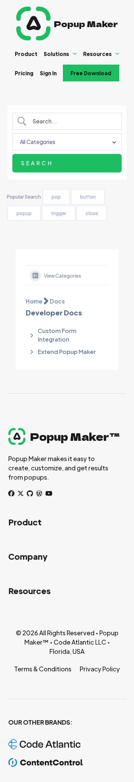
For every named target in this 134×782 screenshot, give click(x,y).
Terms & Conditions (42, 669)
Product (26, 54)
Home (34, 301)
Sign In (48, 73)
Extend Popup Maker (67, 351)
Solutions (56, 54)
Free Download (90, 73)
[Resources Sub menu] (117, 54)
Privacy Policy (100, 669)
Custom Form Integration (57, 335)
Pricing (24, 73)
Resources (97, 54)
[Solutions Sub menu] (74, 54)
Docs (57, 301)
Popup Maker (86, 24)
